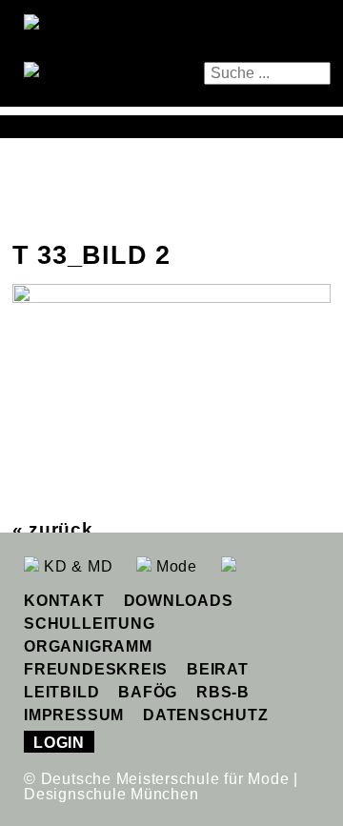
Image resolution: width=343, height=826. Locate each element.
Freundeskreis (96, 669)
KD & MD (75, 566)
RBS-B (223, 692)
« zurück (52, 529)
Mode (174, 566)
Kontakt (64, 601)
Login (59, 743)
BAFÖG (147, 692)
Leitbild (61, 692)
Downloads (178, 601)
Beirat (218, 669)
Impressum (74, 715)
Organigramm (87, 646)
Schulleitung (89, 623)
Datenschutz (205, 715)
